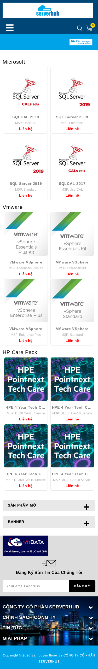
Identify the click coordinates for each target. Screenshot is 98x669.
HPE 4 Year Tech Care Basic (25, 407)
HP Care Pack (20, 352)
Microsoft (14, 62)
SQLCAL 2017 (72, 183)
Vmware (12, 207)
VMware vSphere (25, 262)
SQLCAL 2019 (25, 117)
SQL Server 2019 (72, 117)
